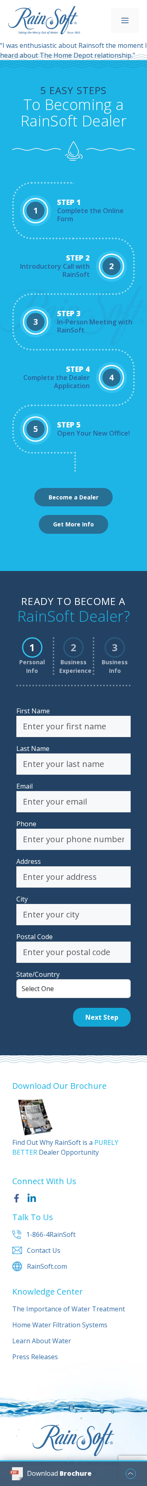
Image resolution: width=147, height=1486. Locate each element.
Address (28, 861)
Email (24, 786)
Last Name (32, 748)
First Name (33, 710)
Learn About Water (41, 1340)
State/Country (38, 974)
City (22, 899)
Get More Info (73, 524)
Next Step (101, 1017)
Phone (26, 823)
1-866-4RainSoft (51, 1234)
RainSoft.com (47, 1266)
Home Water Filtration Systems (59, 1324)
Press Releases (35, 1356)
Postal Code (34, 936)
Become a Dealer (73, 497)
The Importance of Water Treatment (68, 1308)
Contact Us (43, 1250)
